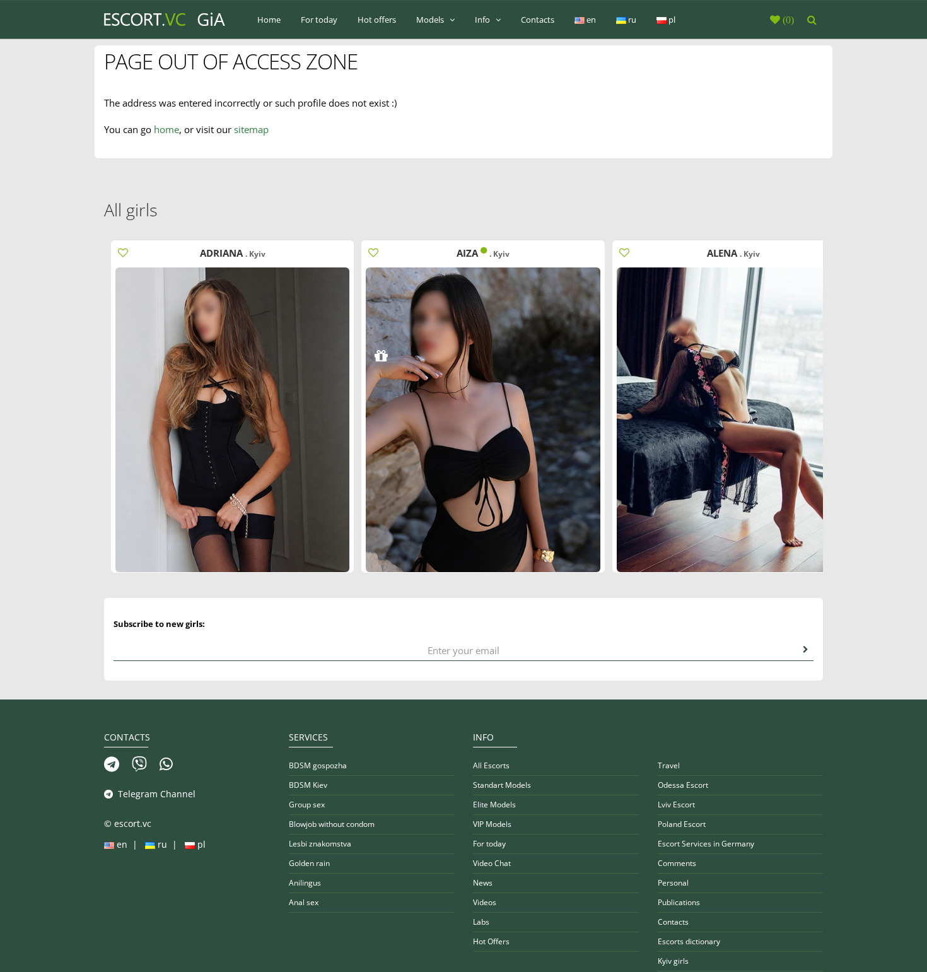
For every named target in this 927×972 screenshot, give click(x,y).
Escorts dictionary (689, 941)
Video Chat (492, 863)
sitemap (251, 129)
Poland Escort (682, 824)
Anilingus (305, 882)
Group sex (307, 804)
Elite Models (494, 804)
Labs (481, 921)
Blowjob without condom (332, 824)
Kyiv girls (673, 961)
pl (671, 19)
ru (631, 19)
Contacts (537, 19)
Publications (679, 902)
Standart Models (502, 785)
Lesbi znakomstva (320, 843)
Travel (669, 765)
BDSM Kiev (308, 785)
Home (269, 19)
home (166, 129)
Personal (673, 882)
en (590, 19)
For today (319, 19)
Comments (677, 863)
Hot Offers (491, 941)
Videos (484, 902)
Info (483, 19)
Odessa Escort (683, 785)
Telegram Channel (154, 794)
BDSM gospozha (318, 765)
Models (431, 19)
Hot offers (377, 19)
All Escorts (491, 765)
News (483, 882)
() (787, 20)
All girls (131, 209)
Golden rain (309, 863)
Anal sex (303, 902)
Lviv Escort (676, 804)
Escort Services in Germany (706, 843)
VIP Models (492, 824)
